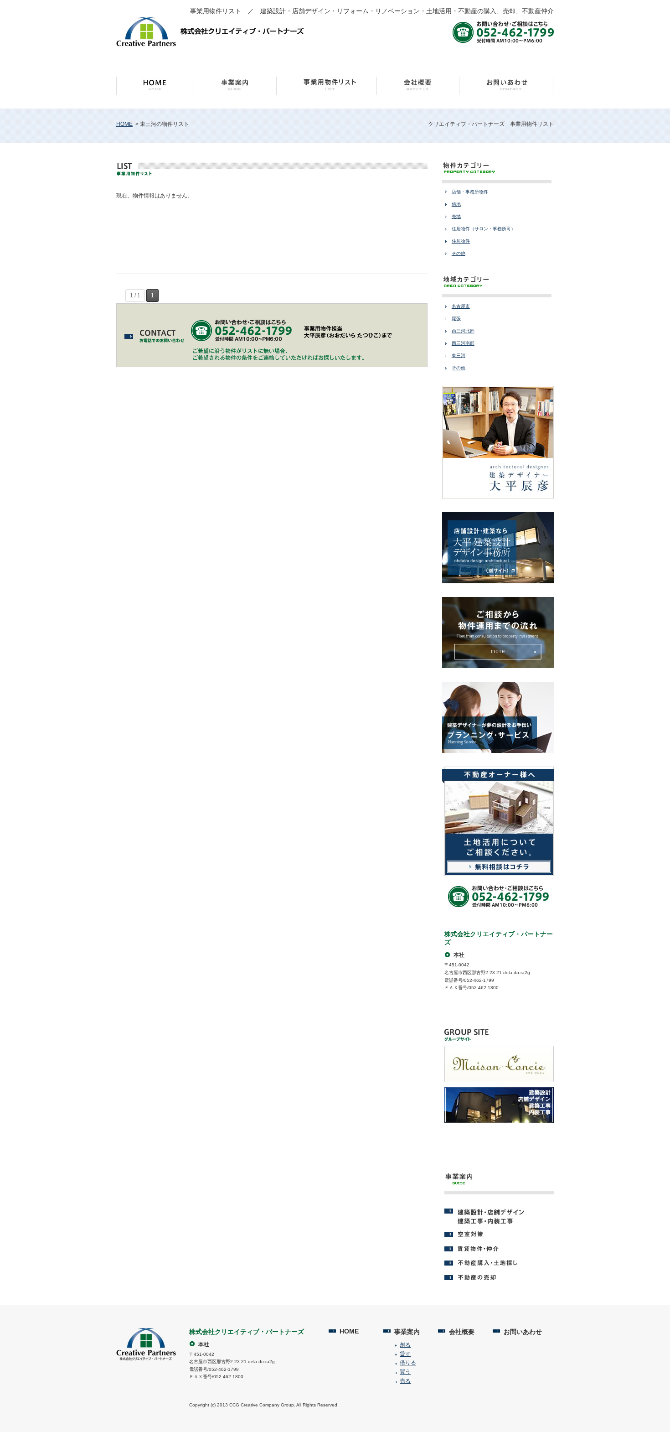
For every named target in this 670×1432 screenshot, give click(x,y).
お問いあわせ (523, 1331)
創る (405, 1345)
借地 (456, 204)
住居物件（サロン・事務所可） (483, 228)
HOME (124, 124)
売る (405, 1381)
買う (405, 1372)
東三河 (458, 355)
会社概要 (461, 1331)
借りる (408, 1362)
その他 (458, 253)
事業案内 (407, 1331)
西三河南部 (463, 343)
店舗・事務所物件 (470, 191)
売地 (456, 216)
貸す (405, 1354)
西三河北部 (463, 330)
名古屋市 (461, 306)
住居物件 (461, 241)
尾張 (456, 318)
